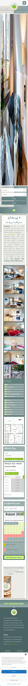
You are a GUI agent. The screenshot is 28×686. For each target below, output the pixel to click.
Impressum (19, 683)
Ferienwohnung (11, 234)
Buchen (16, 473)
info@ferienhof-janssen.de (12, 644)
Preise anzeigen (14, 459)
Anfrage (10, 473)
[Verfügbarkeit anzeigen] (6, 473)
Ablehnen (14, 676)
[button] (25, 654)
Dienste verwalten (13, 667)
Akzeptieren (14, 671)
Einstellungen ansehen (14, 680)
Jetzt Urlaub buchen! (14, 603)
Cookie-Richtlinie (9, 683)
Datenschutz (15, 683)
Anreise (6, 453)
